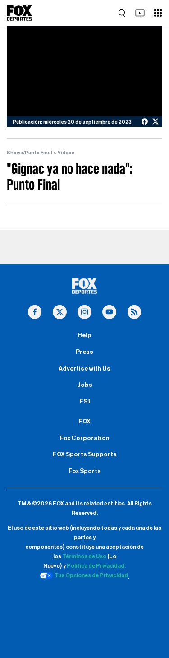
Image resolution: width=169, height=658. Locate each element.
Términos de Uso (84, 556)
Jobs (84, 385)
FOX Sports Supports (85, 454)
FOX (84, 421)
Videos (66, 152)
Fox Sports (85, 471)
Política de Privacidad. (96, 566)
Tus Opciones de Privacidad (91, 575)
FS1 (84, 402)
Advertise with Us (84, 369)
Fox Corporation (85, 438)
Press (84, 352)
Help (84, 335)
